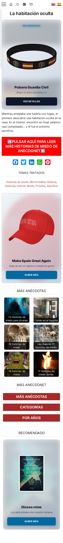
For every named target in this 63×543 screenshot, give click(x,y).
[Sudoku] (24, 4)
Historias (10, 186)
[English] (53, 4)
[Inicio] (10, 4)
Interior (21, 186)
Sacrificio (52, 186)
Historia (51, 182)
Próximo (41, 186)
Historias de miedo (17, 182)
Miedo (30, 186)
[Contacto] (31, 4)
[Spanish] (59, 4)
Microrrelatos (38, 182)
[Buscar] (17, 4)
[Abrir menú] (3, 4)
